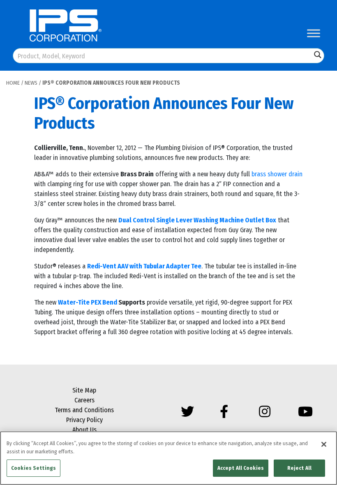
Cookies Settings (33, 468)
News (31, 82)
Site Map (84, 390)
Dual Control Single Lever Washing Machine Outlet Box (197, 220)
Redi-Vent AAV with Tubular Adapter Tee (144, 266)
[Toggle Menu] (313, 33)
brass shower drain (277, 174)
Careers (84, 400)
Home (13, 82)
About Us (84, 430)
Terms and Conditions (84, 410)
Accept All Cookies (240, 468)
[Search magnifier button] (318, 54)
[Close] (324, 444)
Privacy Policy (84, 420)
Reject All (299, 468)
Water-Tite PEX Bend (87, 302)
